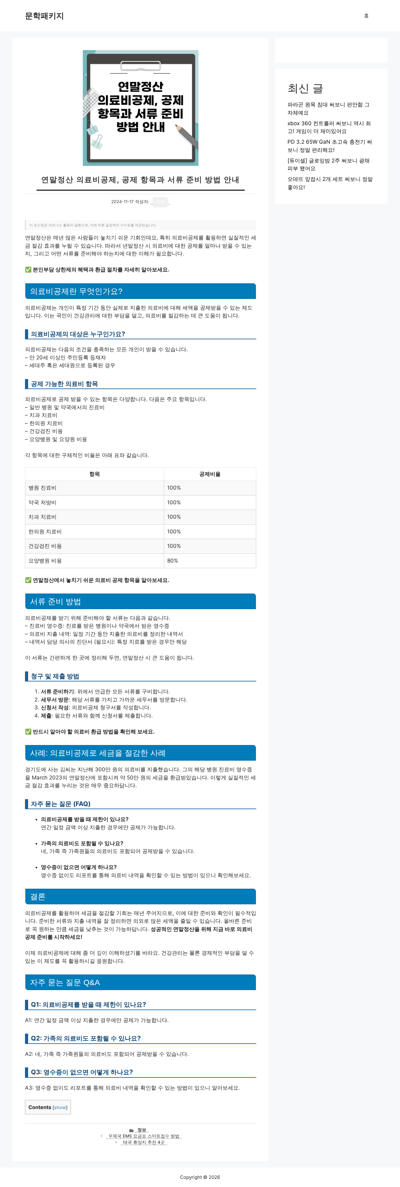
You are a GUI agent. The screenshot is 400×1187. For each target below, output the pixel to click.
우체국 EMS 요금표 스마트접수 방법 (143, 1135)
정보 (142, 1129)
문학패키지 (44, 15)
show (60, 1107)
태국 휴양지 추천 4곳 (144, 1142)
